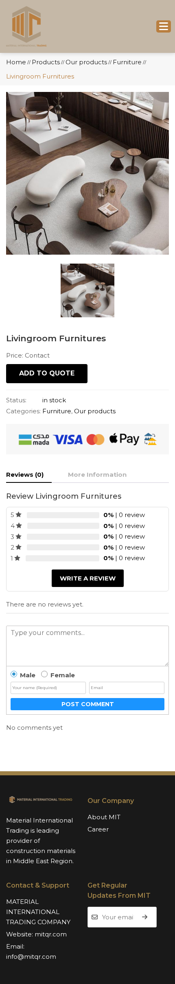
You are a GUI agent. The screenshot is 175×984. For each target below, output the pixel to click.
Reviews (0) (25, 474)
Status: (16, 400)
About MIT (104, 817)
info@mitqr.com (31, 956)
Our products (95, 411)
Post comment (87, 704)
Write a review (88, 578)
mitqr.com (51, 934)
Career (98, 829)
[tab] (29, 475)
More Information (97, 474)
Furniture (56, 411)
